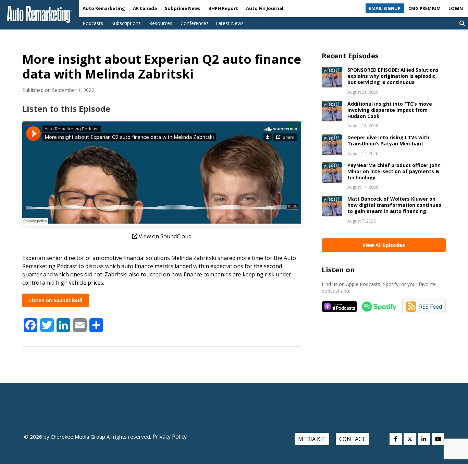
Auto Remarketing (104, 8)
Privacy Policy (169, 436)
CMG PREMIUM (424, 8)
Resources (160, 23)
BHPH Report (223, 8)
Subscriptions (126, 23)
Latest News (229, 23)
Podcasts (93, 23)
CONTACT (352, 439)
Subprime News (182, 8)
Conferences (195, 23)
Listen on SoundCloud (55, 300)
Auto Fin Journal (264, 8)
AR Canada (145, 8)
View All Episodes (383, 245)
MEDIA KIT (312, 439)
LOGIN (455, 8)
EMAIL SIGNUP (385, 8)
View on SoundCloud (164, 236)
